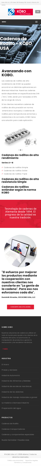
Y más (5, 349)
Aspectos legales (31, 460)
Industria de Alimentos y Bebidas (16, 381)
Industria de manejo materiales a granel (19, 397)
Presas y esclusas (9, 370)
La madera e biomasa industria (15, 403)
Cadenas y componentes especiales (18, 434)
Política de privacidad (15, 460)
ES (38, 11)
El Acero (5, 364)
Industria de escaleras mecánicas (17, 386)
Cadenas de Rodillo (10, 423)
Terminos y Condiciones (22, 463)
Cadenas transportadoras (13, 429)
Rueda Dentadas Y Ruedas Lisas (15, 440)
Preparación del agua (11, 408)
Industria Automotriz (11, 375)
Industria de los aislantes (13, 392)
